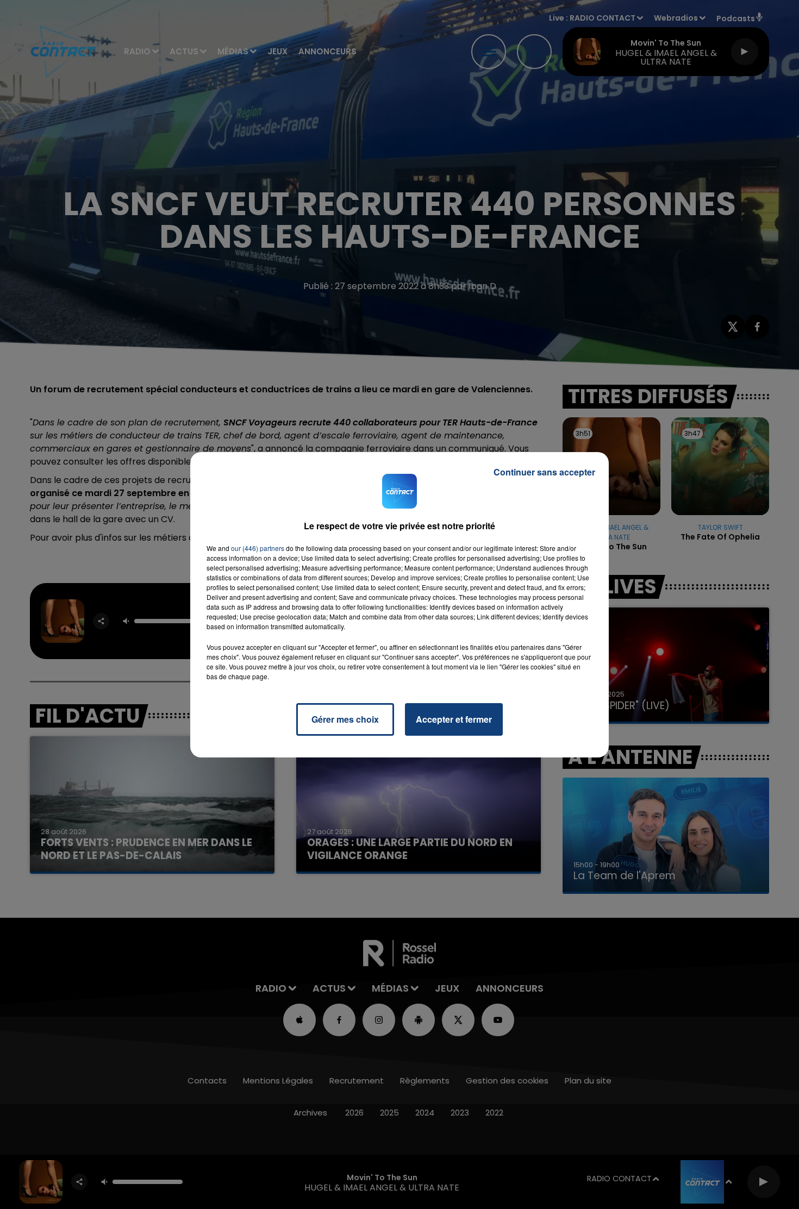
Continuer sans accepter (544, 472)
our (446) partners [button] (257, 548)
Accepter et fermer (454, 719)
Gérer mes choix (345, 719)
